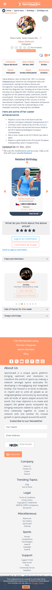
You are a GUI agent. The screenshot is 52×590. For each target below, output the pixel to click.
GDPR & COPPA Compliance (27, 505)
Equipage (27, 547)
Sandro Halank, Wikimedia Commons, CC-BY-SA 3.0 (24, 38)
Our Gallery (27, 521)
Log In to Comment (25, 239)
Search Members (26, 349)
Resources (27, 518)
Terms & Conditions (27, 497)
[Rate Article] (34, 230)
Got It (26, 587)
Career (27, 471)
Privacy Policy (38, 583)
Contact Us (27, 469)
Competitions (27, 539)
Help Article (27, 562)
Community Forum (27, 567)
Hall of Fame (27, 487)
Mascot (27, 474)
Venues (27, 536)
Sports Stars (19, 10)
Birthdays (30, 10)
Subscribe (15, 454)
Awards (27, 544)
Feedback (27, 570)
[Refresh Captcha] (17, 445)
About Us (27, 466)
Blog (26, 353)
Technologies (27, 542)
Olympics (43, 125)
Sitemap (27, 526)
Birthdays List (42, 10)
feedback (28, 153)
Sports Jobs (27, 523)
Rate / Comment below (26, 51)
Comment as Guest (25, 245)
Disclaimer (27, 508)
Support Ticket (27, 560)
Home (8, 10)
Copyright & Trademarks (27, 502)
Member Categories (26, 345)
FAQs (27, 565)
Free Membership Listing (26, 341)
